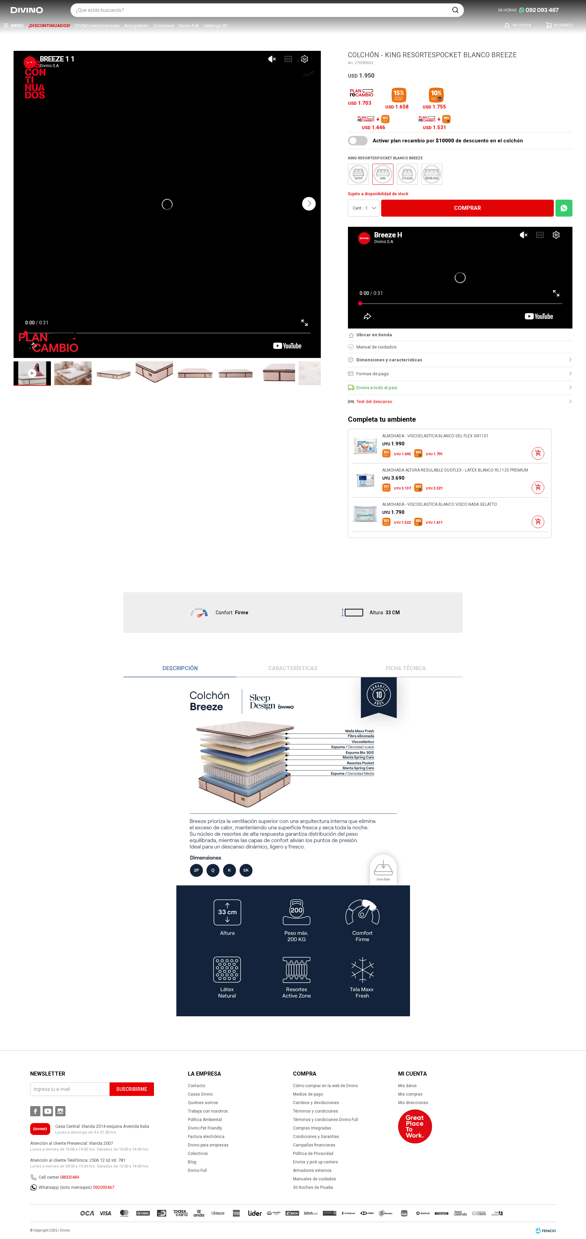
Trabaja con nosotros (208, 1111)
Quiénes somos (203, 1102)
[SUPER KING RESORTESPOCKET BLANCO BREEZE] (432, 174)
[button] (455, 10)
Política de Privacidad (313, 1153)
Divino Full (189, 25)
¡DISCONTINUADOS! (49, 25)
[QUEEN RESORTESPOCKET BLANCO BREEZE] (358, 174)
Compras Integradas (312, 1128)
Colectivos (163, 25)
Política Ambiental (205, 1119)
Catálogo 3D (215, 25)
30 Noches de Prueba (313, 1187)
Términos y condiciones (315, 1111)
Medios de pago (308, 1094)
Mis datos (407, 1085)
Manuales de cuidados (314, 1179)
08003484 (69, 1177)
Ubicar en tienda (374, 334)
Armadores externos (312, 1170)
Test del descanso (374, 401)
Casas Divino (200, 1094)
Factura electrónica (206, 1136)
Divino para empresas (208, 1145)
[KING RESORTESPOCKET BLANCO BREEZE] (383, 174)
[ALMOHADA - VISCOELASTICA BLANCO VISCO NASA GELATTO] (365, 514)
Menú (17, 25)
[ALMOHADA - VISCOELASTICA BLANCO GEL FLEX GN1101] (365, 446)
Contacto (196, 1085)
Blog (192, 1162)
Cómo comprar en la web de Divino (325, 1085)
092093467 (103, 1187)
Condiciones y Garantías (316, 1136)
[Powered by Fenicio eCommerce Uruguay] (545, 1230)
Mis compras (410, 1094)
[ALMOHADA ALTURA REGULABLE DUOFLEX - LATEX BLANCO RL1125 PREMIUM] (365, 480)
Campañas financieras (314, 1145)
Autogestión (136, 25)
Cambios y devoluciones (316, 1102)
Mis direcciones (413, 1102)
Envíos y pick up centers (315, 1162)
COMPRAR (467, 208)
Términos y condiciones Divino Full (325, 1119)
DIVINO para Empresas (97, 25)
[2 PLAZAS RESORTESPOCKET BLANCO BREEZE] (407, 174)
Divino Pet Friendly (205, 1128)
